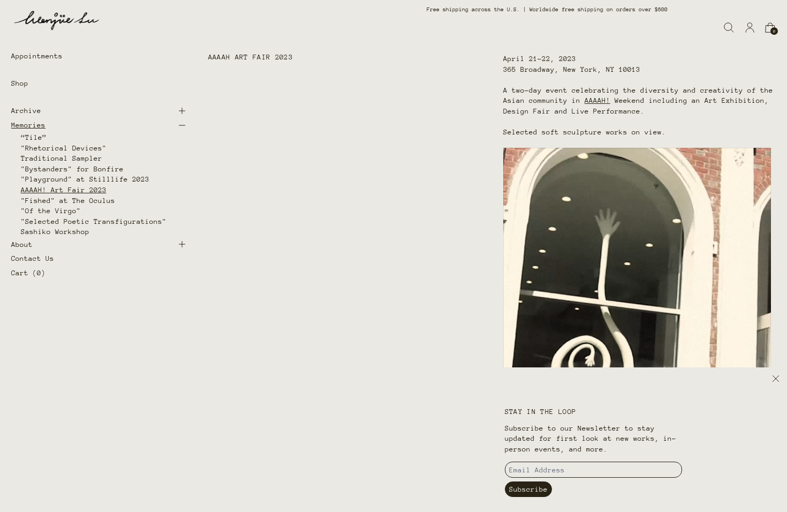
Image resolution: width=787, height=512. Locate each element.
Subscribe (528, 489)
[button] (729, 27)
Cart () (28, 273)
